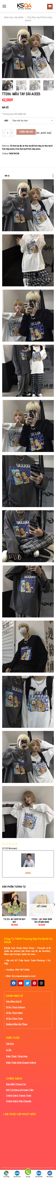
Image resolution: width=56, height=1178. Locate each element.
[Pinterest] (34, 983)
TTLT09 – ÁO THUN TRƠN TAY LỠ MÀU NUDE (41, 920)
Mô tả (7, 176)
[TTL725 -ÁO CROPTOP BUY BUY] (14, 903)
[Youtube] (20, 983)
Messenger (50, 1176)
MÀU (6, 120)
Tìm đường (6, 1176)
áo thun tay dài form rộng (32, 146)
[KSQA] (23, 6)
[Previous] (6, 52)
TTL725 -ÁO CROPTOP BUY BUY (14, 920)
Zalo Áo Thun (17, 1176)
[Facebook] (13, 983)
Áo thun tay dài (16, 146)
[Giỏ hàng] (49, 6)
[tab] (28, 176)
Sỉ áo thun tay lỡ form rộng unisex (27, 149)
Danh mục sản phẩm (14, 17)
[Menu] (4, 6)
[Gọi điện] (28, 1172)
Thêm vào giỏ (26, 131)
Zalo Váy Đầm (39, 1176)
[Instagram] (41, 983)
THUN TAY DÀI (14, 153)
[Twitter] (27, 983)
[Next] (49, 52)
